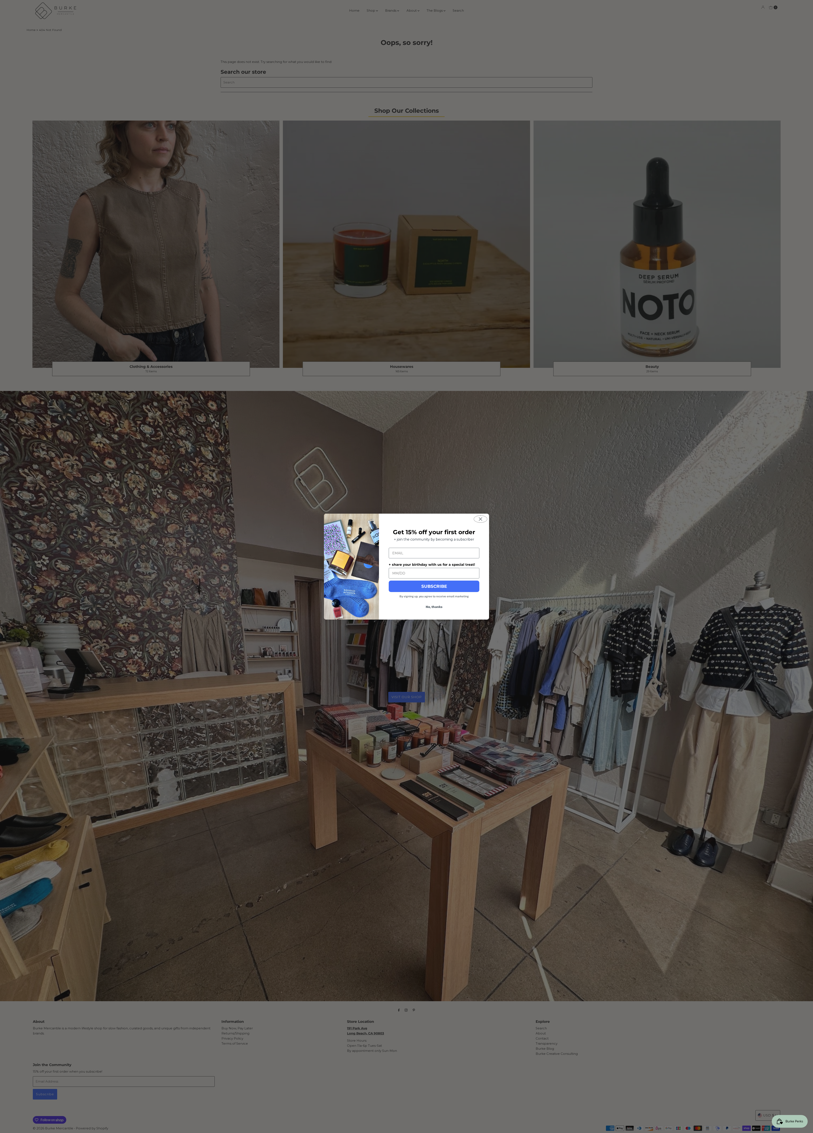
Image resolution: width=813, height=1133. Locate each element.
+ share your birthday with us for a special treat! (432, 565)
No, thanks (434, 606)
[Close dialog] (480, 519)
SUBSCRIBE (434, 586)
